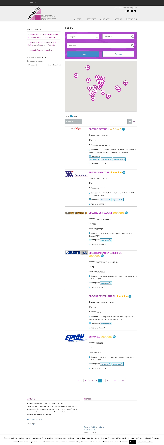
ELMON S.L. (94, 336)
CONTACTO (32, 2)
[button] (31, 65)
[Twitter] (135, 12)
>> (123, 380)
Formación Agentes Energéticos (41, 50)
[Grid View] (134, 121)
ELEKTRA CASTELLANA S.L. (102, 296)
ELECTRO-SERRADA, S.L (100, 212)
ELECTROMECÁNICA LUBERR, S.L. (105, 252)
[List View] (129, 121)
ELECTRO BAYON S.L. (99, 129)
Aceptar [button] (132, 442)
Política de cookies (145, 442)
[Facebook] (132, 12)
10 (115, 380)
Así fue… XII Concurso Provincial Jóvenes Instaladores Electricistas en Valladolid (43, 35)
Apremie (43, 13)
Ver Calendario (54, 65)
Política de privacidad (34, 419)
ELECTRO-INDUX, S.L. (99, 172)
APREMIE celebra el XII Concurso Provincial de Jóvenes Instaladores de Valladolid (43, 43)
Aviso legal (31, 424)
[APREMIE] (128, 12)
